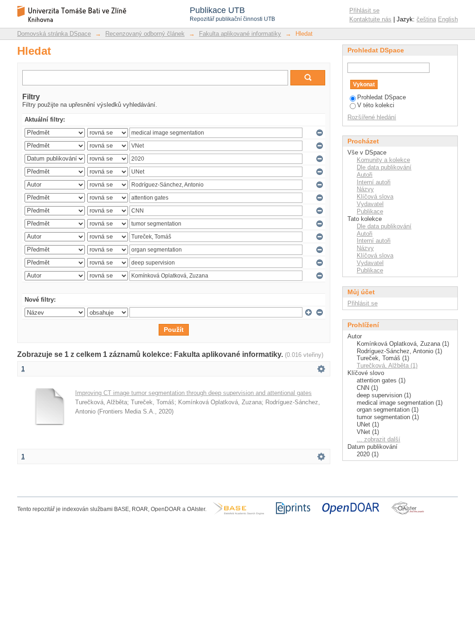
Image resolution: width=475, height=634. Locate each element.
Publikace (370, 211)
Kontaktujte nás (370, 19)
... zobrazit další (378, 439)
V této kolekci (375, 105)
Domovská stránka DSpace (54, 33)
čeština (426, 19)
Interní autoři (374, 182)
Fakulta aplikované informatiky (240, 33)
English (448, 19)
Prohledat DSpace (381, 97)
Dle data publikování (384, 167)
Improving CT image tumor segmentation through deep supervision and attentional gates (193, 392)
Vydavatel (370, 204)
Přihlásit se (364, 10)
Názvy (365, 189)
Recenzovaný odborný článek (145, 33)
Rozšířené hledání (371, 117)
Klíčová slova (375, 196)
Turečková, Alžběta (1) (387, 365)
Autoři (364, 174)
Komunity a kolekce (383, 159)
